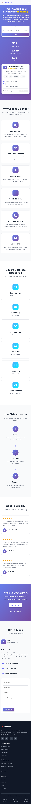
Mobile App (4, 752)
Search (15, 34)
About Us (4, 780)
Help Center (4, 755)
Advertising (4, 769)
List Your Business (15, 611)
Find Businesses (15, 605)
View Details (23, 91)
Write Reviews (5, 749)
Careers (3, 783)
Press (2, 785)
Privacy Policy (5, 800)
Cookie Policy (26, 800)
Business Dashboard (7, 766)
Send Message (9, 709)
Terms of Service (15, 800)
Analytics (3, 772)
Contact (3, 788)
